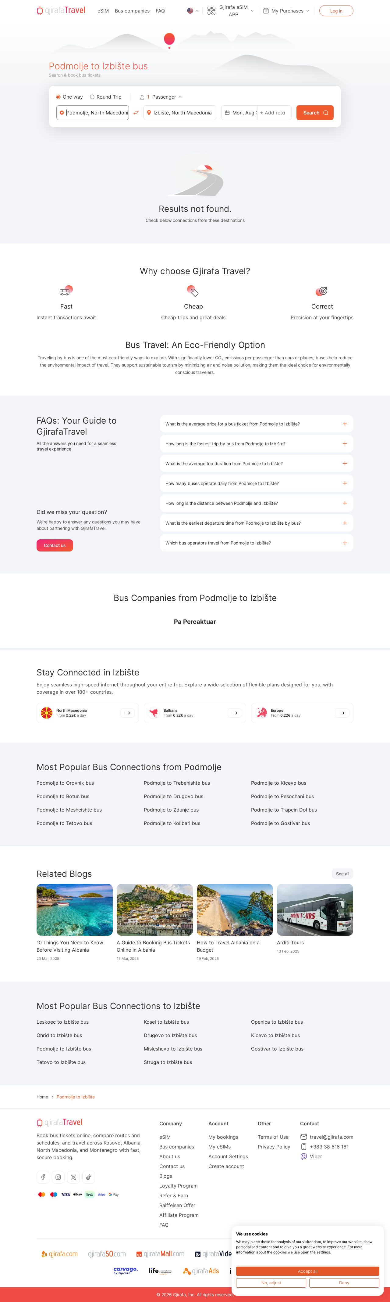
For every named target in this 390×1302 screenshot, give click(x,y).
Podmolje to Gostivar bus (280, 823)
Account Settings (228, 1156)
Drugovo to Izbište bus (170, 1035)
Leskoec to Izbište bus (63, 1022)
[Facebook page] (43, 1177)
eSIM (103, 11)
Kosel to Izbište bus (166, 1022)
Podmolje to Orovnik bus (65, 783)
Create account (226, 1166)
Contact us (55, 545)
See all (342, 873)
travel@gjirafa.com (331, 1137)
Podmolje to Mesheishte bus (69, 810)
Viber (316, 1156)
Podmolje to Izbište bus (64, 1049)
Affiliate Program (179, 1215)
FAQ (160, 11)
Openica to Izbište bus (277, 1022)
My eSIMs (219, 1147)
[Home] (61, 10)
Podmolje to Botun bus (63, 796)
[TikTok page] (89, 1177)
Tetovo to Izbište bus (61, 1062)
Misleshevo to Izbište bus (173, 1049)
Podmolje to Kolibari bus (172, 823)
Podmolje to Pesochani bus (282, 796)
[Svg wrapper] (59, 1254)
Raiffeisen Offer (177, 1205)
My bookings (223, 1137)
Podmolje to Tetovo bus (64, 823)
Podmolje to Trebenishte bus (177, 783)
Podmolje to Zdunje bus (171, 810)
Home (42, 1096)
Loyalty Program (178, 1186)
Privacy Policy (274, 1147)
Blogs (165, 1176)
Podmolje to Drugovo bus (173, 796)
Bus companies (132, 11)
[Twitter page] (73, 1177)
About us (169, 1156)
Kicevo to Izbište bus (275, 1035)
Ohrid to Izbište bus (59, 1035)
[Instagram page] (58, 1177)
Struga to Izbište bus (168, 1062)
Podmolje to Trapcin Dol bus (284, 810)
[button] (256, 423)
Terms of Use (273, 1137)
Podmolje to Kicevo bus (278, 783)
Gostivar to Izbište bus (277, 1049)
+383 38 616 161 (329, 1147)
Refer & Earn (173, 1195)
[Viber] (303, 1156)
